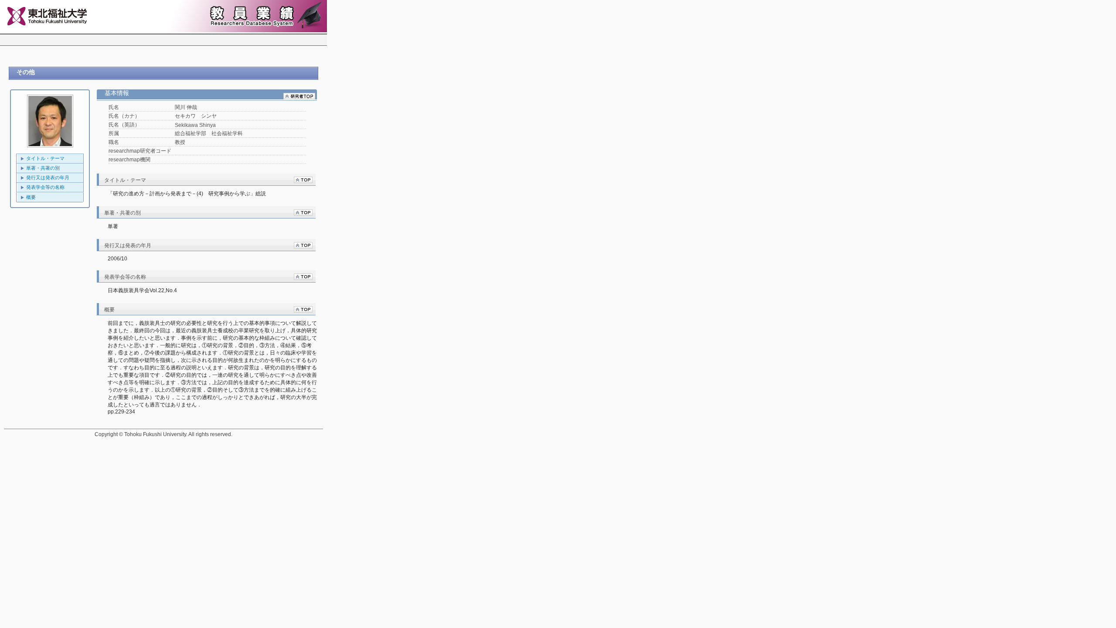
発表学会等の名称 (45, 187)
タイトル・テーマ (45, 158)
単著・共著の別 (43, 168)
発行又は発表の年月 (47, 177)
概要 (31, 197)
